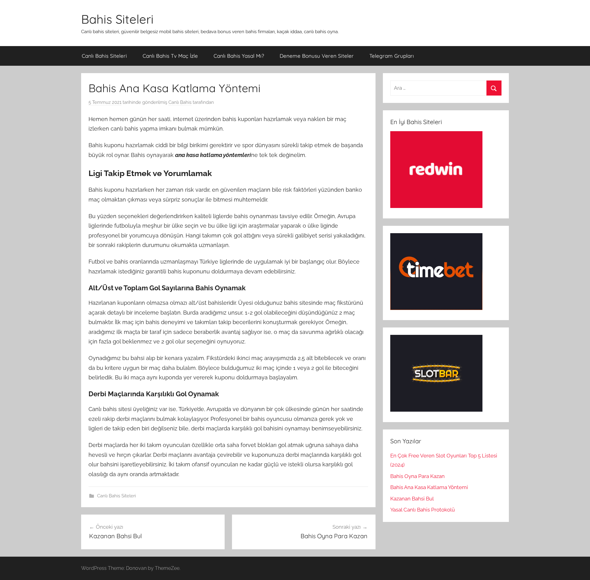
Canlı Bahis (179, 102)
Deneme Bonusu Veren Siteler (317, 56)
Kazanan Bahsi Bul (412, 499)
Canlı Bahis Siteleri (104, 56)
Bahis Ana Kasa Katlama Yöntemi (429, 487)
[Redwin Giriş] (436, 206)
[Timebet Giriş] (436, 308)
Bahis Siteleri (117, 19)
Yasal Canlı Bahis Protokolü (422, 510)
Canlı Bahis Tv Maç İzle (170, 56)
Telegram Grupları (391, 56)
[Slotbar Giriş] (436, 410)
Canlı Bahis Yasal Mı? (239, 56)
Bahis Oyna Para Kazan (417, 476)
